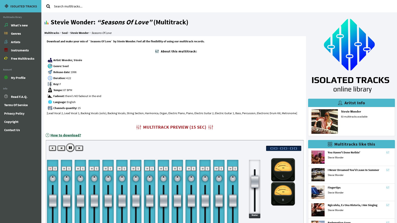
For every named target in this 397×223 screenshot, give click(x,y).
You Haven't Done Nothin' (344, 152)
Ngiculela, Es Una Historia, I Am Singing (352, 205)
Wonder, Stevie (72, 60)
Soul (65, 66)
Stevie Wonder (351, 111)
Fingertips (334, 187)
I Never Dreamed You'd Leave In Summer (353, 170)
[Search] (48, 6)
